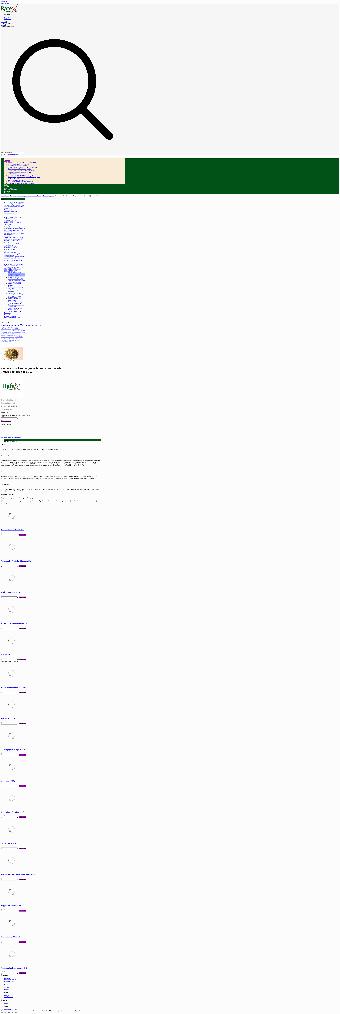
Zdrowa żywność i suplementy (16, 180)
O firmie (6, 987)
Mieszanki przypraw (15, 308)
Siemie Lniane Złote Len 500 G (12, 592)
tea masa (7, 337)
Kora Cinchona (11, 332)
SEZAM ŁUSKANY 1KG (10, 329)
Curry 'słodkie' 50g (8, 781)
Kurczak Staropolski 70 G (10, 937)
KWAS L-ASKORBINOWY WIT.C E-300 (12, 338)
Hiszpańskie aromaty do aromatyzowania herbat (15, 278)
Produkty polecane (10, 316)
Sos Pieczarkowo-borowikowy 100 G (14, 687)
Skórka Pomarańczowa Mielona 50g (14, 623)
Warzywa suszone (14, 309)
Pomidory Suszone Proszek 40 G (12, 530)
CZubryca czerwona (16, 330)
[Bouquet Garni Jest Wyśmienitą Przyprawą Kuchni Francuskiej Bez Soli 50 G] (12, 364)
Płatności (6, 995)
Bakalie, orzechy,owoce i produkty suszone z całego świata (14, 203)
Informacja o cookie (9, 981)
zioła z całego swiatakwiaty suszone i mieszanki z (22, 181)
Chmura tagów (5, 322)
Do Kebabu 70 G (11, 906)
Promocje (7, 314)
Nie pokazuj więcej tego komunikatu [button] (11, 1012)
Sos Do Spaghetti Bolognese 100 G (13, 750)
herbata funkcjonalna (9, 329)
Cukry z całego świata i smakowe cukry (19, 164)
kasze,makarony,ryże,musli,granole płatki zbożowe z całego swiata (14, 227)
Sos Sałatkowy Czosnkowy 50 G (12, 812)
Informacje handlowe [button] (7, 494)
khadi (17, 332)
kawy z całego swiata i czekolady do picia (19, 172)
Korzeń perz (13, 337)
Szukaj (6, 1003)
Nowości (7, 313)
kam (8, 324)
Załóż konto (7, 19)
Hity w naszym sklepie (12, 317)
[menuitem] (64, 171)
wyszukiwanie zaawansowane (9, 154)
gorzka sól (9, 335)
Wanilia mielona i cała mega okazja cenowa (15, 287)
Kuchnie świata (12, 173)
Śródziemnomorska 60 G (14, 968)
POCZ (31, 325)
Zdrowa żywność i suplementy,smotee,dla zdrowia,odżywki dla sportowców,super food (14, 253)
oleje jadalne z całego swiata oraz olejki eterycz (21, 175)
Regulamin (7, 978)
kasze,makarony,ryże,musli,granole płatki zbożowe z (22, 170)
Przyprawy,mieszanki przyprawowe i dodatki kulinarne (14, 267)
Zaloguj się (7, 17)
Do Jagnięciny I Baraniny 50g (16, 561)
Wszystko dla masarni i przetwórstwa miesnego (15, 295)
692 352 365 (4, 1)
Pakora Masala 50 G (8, 843)
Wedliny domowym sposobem (13, 290)
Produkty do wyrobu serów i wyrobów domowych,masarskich (12, 243)
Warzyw (24, 324)
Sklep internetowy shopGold (9, 1009)
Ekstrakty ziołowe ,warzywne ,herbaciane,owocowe (22, 167)
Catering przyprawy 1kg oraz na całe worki (16, 305)
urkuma (15, 324)
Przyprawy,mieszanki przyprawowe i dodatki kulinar (22, 183)
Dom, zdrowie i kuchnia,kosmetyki (17, 165)
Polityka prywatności (10, 979)
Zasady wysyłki (8, 997)
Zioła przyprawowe (14, 303)
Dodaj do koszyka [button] (6, 421)
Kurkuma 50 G (6, 654)
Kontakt (6, 989)
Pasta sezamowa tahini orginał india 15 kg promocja (16, 281)
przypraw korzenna (8, 340)
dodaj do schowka (6, 424)
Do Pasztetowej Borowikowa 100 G (18, 874)
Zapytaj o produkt (6, 437)
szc (34, 325)
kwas (3, 324)
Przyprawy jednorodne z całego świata (15, 299)
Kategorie (3, 199)
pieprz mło (8, 341)
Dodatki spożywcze (15, 311)
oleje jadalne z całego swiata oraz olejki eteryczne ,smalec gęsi (13, 238)
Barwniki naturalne (14, 272)
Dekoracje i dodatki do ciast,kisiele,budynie (14, 274)
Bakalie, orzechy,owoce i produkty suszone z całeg (22, 162)
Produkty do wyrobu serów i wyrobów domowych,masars (24, 177)
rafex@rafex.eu (5, 3)
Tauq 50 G (9, 718)
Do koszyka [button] (22, 535)
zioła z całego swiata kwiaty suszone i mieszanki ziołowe (14, 260)
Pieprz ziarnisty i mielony (16, 302)
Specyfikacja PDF (16, 437)
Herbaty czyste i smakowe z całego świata (19, 169)
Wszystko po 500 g (13, 178)
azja (20, 332)
